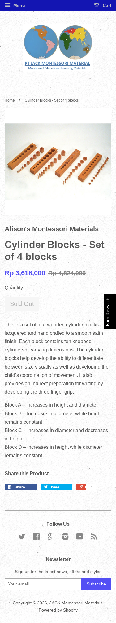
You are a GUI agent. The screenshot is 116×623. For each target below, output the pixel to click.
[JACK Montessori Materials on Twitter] (22, 538)
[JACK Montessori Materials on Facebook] (36, 538)
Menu (18, 5)
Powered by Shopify (58, 610)
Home (10, 100)
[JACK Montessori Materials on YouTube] (79, 538)
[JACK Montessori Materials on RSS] (94, 538)
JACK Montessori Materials (75, 603)
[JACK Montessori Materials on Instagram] (65, 538)
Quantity (14, 287)
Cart (106, 5)
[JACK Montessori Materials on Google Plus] (50, 538)
